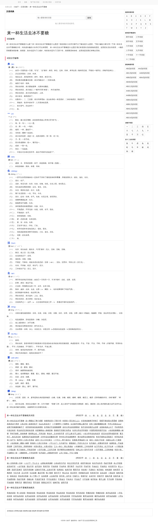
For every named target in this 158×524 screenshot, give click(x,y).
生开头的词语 (30, 496)
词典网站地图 (27, 511)
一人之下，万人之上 (31, 463)
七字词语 (139, 46)
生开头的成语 (30, 499)
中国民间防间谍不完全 (98, 430)
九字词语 (139, 50)
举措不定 (84, 476)
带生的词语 (41, 493)
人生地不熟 (53, 476)
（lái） (11, 64)
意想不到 (46, 466)
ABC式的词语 (131, 73)
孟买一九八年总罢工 (43, 440)
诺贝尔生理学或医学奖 (109, 434)
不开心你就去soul (114, 424)
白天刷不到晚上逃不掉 (79, 424)
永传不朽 (92, 476)
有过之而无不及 (73, 463)
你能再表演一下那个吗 (52, 421)
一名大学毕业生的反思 (91, 434)
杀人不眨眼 (118, 463)
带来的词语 (11, 493)
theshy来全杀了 (45, 424)
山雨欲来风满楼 (46, 463)
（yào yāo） (14, 358)
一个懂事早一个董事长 (60, 424)
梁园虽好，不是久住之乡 (78, 443)
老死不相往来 (85, 463)
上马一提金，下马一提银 (68, 453)
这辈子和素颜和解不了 (15, 427)
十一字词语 (140, 55)
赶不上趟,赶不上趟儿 (73, 434)
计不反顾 (85, 479)
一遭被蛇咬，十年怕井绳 (28, 453)
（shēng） (13, 171)
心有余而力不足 (60, 463)
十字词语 (129, 55)
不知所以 (103, 466)
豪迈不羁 (41, 473)
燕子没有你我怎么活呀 (89, 427)
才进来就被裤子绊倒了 (89, 421)
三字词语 (139, 37)
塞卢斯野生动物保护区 (66, 450)
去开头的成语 (53, 499)
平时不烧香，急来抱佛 (18, 434)
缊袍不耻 (56, 482)
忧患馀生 (60, 470)
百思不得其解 (28, 470)
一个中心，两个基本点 (62, 440)
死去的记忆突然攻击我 (25, 430)
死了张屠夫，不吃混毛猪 (26, 450)
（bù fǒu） (13, 334)
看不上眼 (102, 479)
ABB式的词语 (131, 77)
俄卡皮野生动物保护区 (86, 437)
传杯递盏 (108, 470)
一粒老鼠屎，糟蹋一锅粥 (19, 443)
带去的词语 (60, 493)
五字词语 (139, 41)
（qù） (11, 273)
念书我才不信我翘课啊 (52, 427)
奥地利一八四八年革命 (38, 443)
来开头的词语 (111, 493)
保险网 (34, 511)
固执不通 (108, 476)
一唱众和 (111, 473)
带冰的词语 (70, 493)
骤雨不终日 (27, 482)
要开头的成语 (88, 499)
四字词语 (129, 41)
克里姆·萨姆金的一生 (80, 440)
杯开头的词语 (18, 496)
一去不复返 (21, 466)
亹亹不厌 (18, 482)
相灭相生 (100, 470)
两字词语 (129, 37)
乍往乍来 (16, 473)
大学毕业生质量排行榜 (49, 437)
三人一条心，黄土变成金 (63, 446)
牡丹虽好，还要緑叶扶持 (48, 453)
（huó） (12, 243)
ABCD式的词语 (132, 113)
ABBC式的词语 (132, 104)
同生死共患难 (23, 476)
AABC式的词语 (132, 91)
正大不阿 (24, 473)
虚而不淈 (64, 482)
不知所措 (54, 466)
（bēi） (12, 157)
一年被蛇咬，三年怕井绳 (83, 446)
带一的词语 (21, 493)
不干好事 (110, 479)
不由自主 (95, 466)
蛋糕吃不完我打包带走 (62, 430)
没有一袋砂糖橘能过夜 (97, 424)
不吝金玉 (61, 479)
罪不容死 (36, 482)
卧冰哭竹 (73, 473)
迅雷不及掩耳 (17, 470)
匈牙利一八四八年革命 (25, 440)
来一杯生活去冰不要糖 (38, 7)
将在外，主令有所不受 (55, 434)
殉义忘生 (65, 473)
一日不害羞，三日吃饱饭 (103, 450)
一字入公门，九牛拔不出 (58, 443)
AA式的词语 (142, 69)
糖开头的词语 (100, 496)
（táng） (12, 391)
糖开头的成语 (100, 499)
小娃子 (16, 7)
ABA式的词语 (144, 77)
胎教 (25, 2)
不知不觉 (87, 466)
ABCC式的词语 (132, 86)
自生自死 (103, 473)
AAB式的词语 (144, 73)
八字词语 (129, 50)
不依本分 (69, 479)
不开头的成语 (76, 499)
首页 (19, 2)
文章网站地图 (18, 511)
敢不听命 (94, 479)
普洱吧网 (46, 511)
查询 (89, 18)
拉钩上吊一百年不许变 (84, 450)
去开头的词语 (53, 496)
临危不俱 (68, 470)
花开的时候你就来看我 (34, 427)
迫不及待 (38, 466)
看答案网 (40, 511)
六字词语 (129, 46)
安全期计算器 (47, 2)
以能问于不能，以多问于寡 (45, 470)
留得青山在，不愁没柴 (37, 434)
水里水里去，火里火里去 (43, 446)
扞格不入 (76, 476)
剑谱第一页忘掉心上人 (71, 421)
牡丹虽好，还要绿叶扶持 (98, 443)
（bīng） (12, 307)
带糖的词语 (100, 493)
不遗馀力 (92, 470)
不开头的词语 (76, 496)
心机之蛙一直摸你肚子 (29, 424)
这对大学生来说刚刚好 (71, 427)
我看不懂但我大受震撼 (108, 421)
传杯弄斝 (116, 470)
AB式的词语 (130, 69)
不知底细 (10, 482)
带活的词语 (50, 493)
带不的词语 (80, 493)
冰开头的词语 (65, 496)
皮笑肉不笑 (11, 466)
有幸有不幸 (94, 473)
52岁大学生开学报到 (80, 430)
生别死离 (44, 476)
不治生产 (77, 479)
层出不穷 (30, 466)
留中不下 (57, 473)
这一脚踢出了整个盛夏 (34, 421)
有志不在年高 (97, 463)
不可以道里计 (51, 479)
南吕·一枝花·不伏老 (96, 440)
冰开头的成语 (65, 499)
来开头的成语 (111, 496)
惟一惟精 (49, 473)
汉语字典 (58, 2)
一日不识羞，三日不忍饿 (46, 450)
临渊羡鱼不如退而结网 (30, 437)
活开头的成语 (42, 499)
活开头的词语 (42, 496)
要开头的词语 (88, 496)
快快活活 (13, 476)
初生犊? (84, 470)
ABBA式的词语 (131, 100)
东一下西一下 (35, 476)
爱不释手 (70, 466)
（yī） (11, 114)
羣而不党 (76, 470)
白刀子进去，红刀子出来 (103, 446)
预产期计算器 (34, 2)
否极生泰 (30, 479)
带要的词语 (90, 493)
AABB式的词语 (131, 95)
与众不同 (79, 466)
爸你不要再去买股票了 (104, 437)
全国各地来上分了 (106, 427)
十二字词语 (130, 59)
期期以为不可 (46, 482)
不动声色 (62, 466)
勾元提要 (33, 473)
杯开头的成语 (18, 499)
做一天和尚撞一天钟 (14, 463)
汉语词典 (24, 7)
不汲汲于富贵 (40, 479)
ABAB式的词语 (131, 82)
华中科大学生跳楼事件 (67, 437)
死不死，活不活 (65, 476)
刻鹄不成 (116, 476)
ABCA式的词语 (132, 118)
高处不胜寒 (108, 463)
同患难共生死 (84, 473)
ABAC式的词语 (132, 109)
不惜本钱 (118, 479)
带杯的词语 (31, 493)
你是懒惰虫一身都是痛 (44, 430)
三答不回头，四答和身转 (22, 446)
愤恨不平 (100, 476)
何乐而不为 (112, 466)
